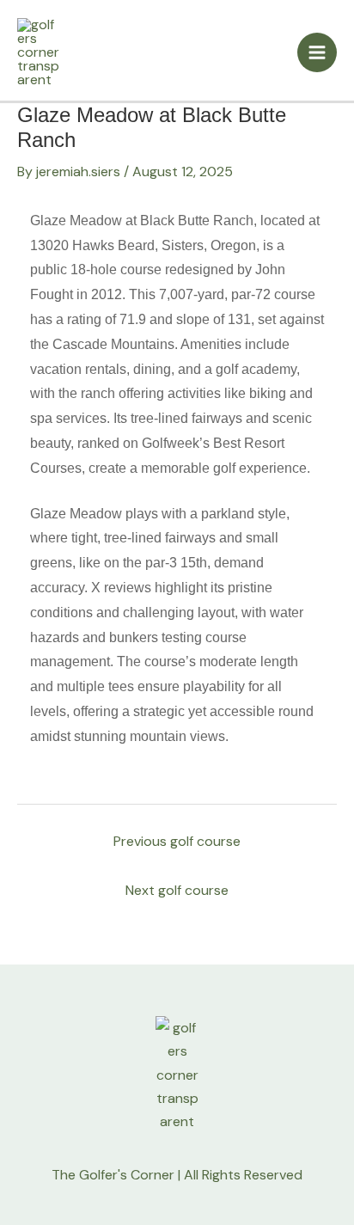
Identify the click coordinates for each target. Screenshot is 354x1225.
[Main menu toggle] (317, 52)
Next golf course (177, 890)
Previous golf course (177, 841)
